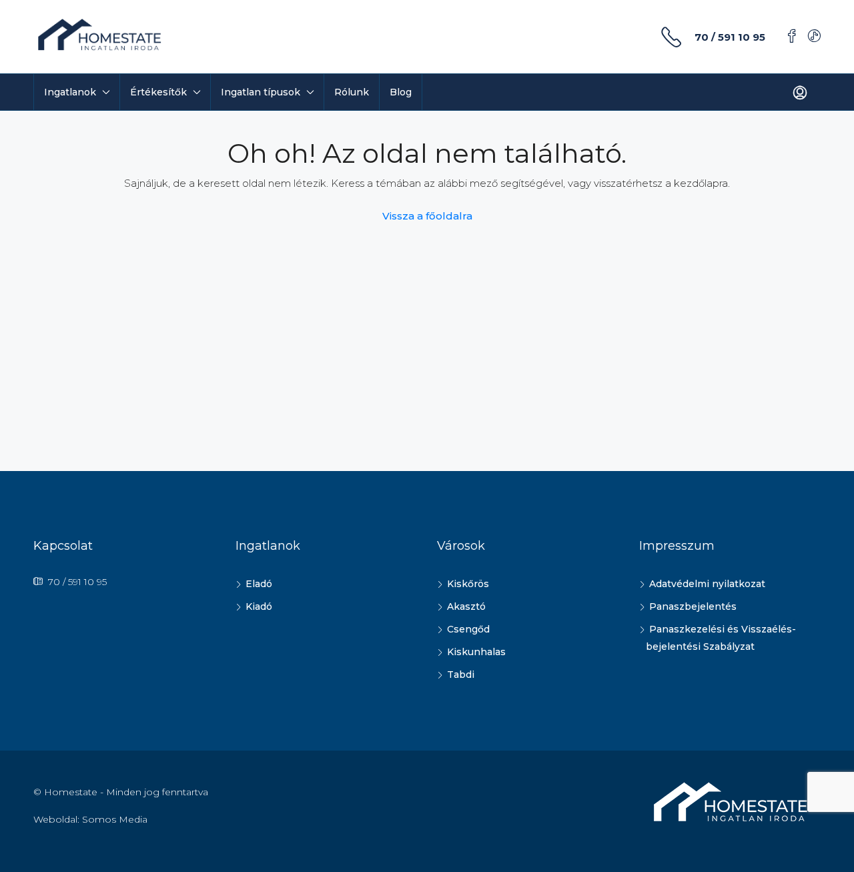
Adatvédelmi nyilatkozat (707, 584)
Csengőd (468, 629)
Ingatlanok (70, 92)
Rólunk (351, 92)
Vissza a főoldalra (427, 215)
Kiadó (259, 606)
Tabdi (460, 675)
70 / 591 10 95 (730, 37)
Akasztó (466, 606)
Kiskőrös (468, 584)
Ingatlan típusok (260, 92)
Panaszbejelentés (693, 606)
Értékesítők (158, 92)
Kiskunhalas (476, 652)
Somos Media (114, 819)
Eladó (259, 584)
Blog (401, 92)
